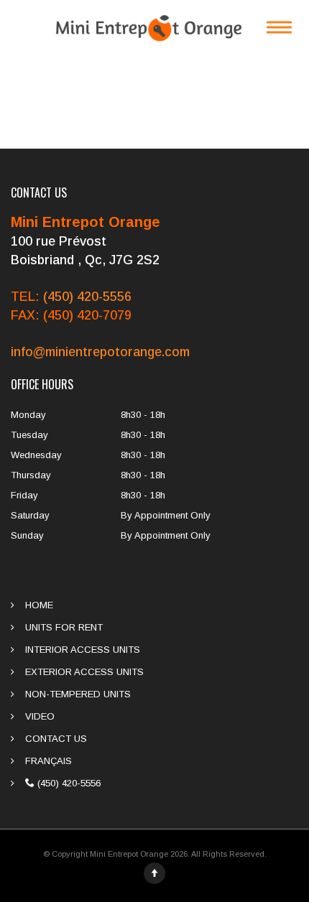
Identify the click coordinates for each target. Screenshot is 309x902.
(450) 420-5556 (87, 296)
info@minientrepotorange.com (100, 352)
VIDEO (40, 716)
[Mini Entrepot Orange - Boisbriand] (154, 27)
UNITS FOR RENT (64, 627)
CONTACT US (56, 738)
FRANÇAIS (48, 760)
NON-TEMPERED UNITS (78, 694)
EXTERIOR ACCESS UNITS (84, 671)
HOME (39, 605)
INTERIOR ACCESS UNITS (82, 649)
